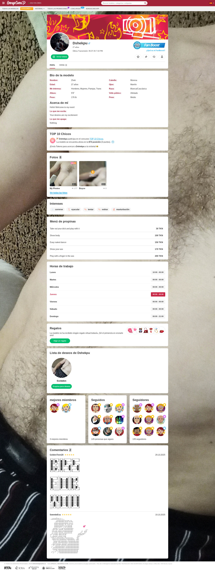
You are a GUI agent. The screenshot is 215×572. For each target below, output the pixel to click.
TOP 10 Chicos (96, 139)
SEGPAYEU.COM (62, 563)
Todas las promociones (58, 9)
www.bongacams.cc (39, 563)
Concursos (76, 9)
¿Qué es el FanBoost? (155, 50)
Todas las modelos (10, 9)
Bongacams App (92, 9)
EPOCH (53, 563)
